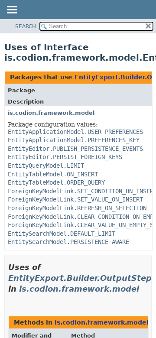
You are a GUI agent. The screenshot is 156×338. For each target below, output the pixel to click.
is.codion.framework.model (51, 113)
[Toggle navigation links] (11, 10)
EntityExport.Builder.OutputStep (80, 278)
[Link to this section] (11, 299)
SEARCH (25, 26)
